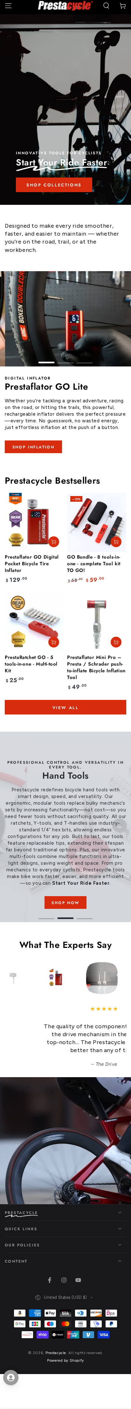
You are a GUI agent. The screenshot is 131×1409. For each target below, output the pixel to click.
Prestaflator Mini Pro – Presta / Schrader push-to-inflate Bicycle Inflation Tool (96, 667)
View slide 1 (46, 359)
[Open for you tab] (10, 1377)
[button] (106, 5)
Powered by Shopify (65, 1360)
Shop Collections (54, 185)
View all (65, 708)
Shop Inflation (33, 447)
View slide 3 (85, 359)
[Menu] (8, 5)
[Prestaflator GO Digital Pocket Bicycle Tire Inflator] (34, 522)
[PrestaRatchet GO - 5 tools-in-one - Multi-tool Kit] (34, 622)
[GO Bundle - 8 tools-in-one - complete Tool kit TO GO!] (96, 522)
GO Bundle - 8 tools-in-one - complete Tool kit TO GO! (94, 564)
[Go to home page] (65, 5)
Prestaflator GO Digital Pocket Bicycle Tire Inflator (32, 564)
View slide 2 (65, 359)
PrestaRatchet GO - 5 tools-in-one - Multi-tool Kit (31, 664)
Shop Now (65, 903)
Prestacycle (55, 1353)
